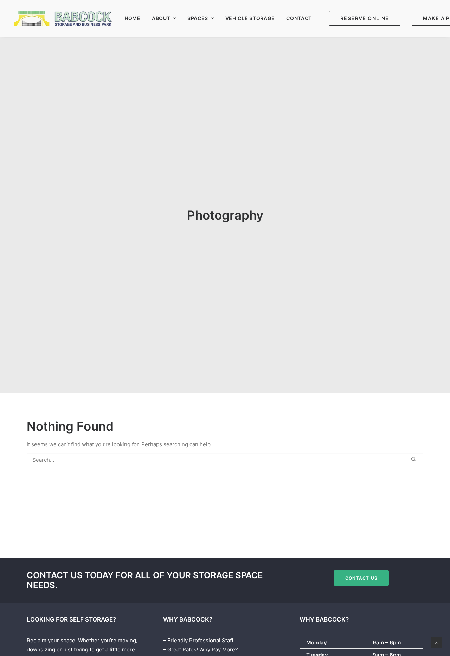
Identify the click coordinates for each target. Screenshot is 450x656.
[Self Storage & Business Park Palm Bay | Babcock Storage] (63, 18)
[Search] (225, 460)
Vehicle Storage (250, 18)
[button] (414, 459)
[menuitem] (133, 18)
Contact (299, 18)
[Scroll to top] (436, 642)
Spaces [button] (197, 18)
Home (132, 18)
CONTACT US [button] (361, 578)
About (161, 18)
